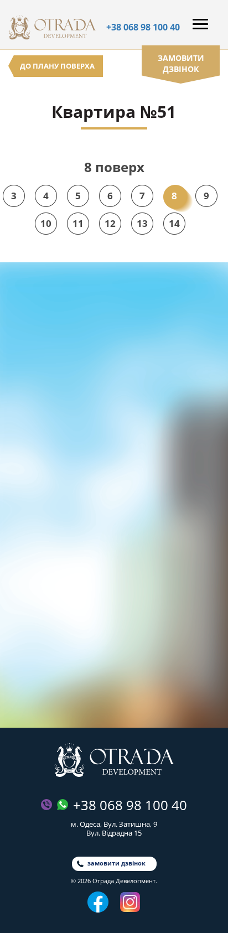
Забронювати (114, 691)
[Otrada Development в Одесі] (114, 760)
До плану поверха (57, 66)
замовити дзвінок (181, 63)
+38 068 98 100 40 (143, 27)
